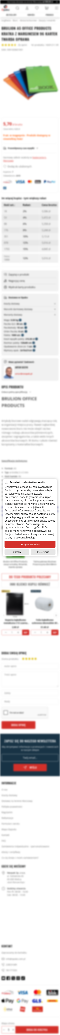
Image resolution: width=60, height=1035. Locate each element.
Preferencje (43, 551)
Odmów (17, 551)
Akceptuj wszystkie (30, 544)
